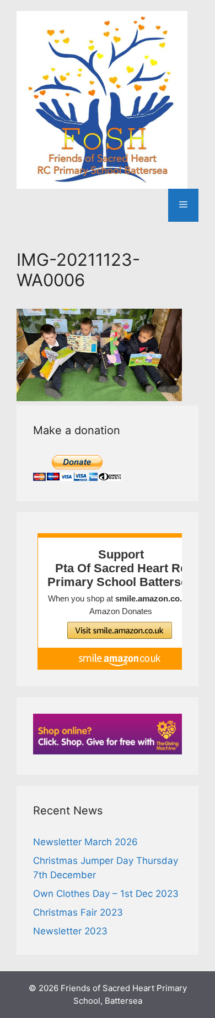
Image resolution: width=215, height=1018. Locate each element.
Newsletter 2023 (70, 931)
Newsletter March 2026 (85, 841)
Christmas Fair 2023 (78, 912)
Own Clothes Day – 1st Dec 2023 (106, 893)
